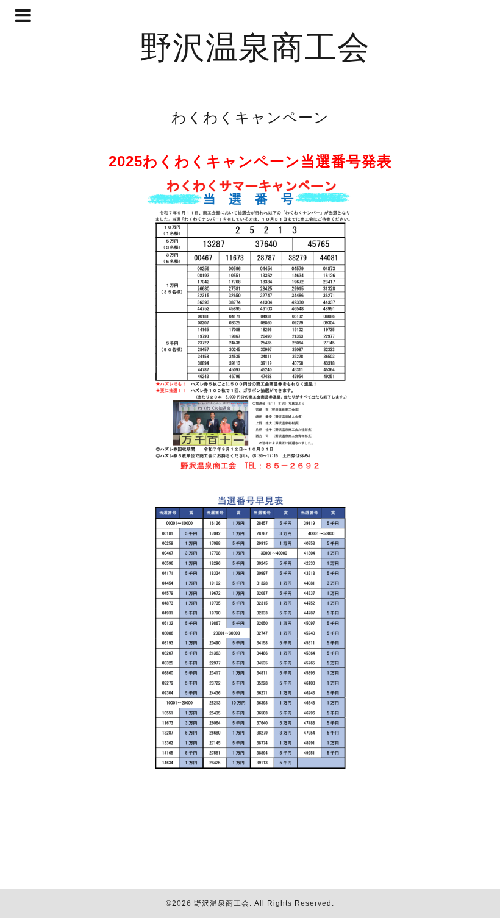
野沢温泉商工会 (255, 46)
